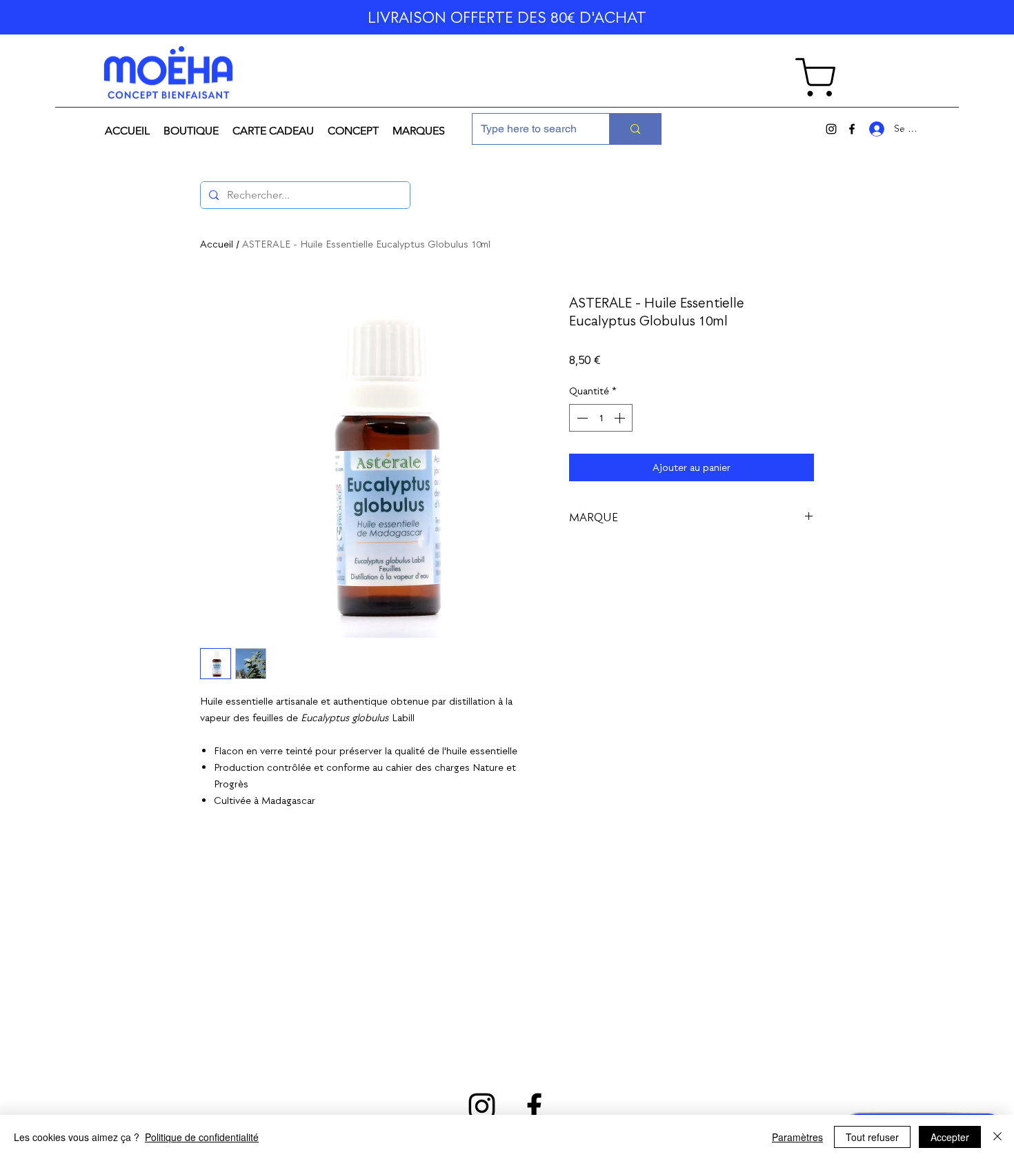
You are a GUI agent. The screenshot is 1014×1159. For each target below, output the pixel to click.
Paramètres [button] (797, 1137)
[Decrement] (580, 418)
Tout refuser (872, 1137)
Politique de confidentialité (202, 1137)
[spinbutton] (600, 418)
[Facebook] (852, 129)
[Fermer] (997, 1137)
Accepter (950, 1137)
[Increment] (620, 418)
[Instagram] (831, 129)
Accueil (216, 244)
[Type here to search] (635, 129)
